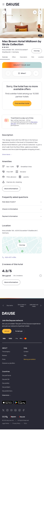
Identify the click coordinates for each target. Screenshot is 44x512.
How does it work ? (9, 202)
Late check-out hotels (34, 305)
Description (23, 57)
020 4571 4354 (10, 257)
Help (25, 355)
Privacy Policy (16, 423)
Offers (14, 57)
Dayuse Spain (6, 387)
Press (3, 359)
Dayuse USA (5, 379)
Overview (5, 57)
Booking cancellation (30, 359)
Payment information (10, 216)
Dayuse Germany (7, 391)
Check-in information (10, 209)
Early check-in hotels (22, 305)
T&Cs (25, 423)
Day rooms (10, 305)
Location (41, 57)
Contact (26, 351)
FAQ (32, 57)
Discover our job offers (8, 363)
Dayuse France (6, 375)
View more (6, 154)
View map (37, 51)
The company (6, 351)
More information (11, 188)
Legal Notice (5, 423)
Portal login (19, 331)
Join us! (6, 331)
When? (23, 73)
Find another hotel (22, 103)
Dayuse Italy (5, 383)
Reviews (4, 355)
